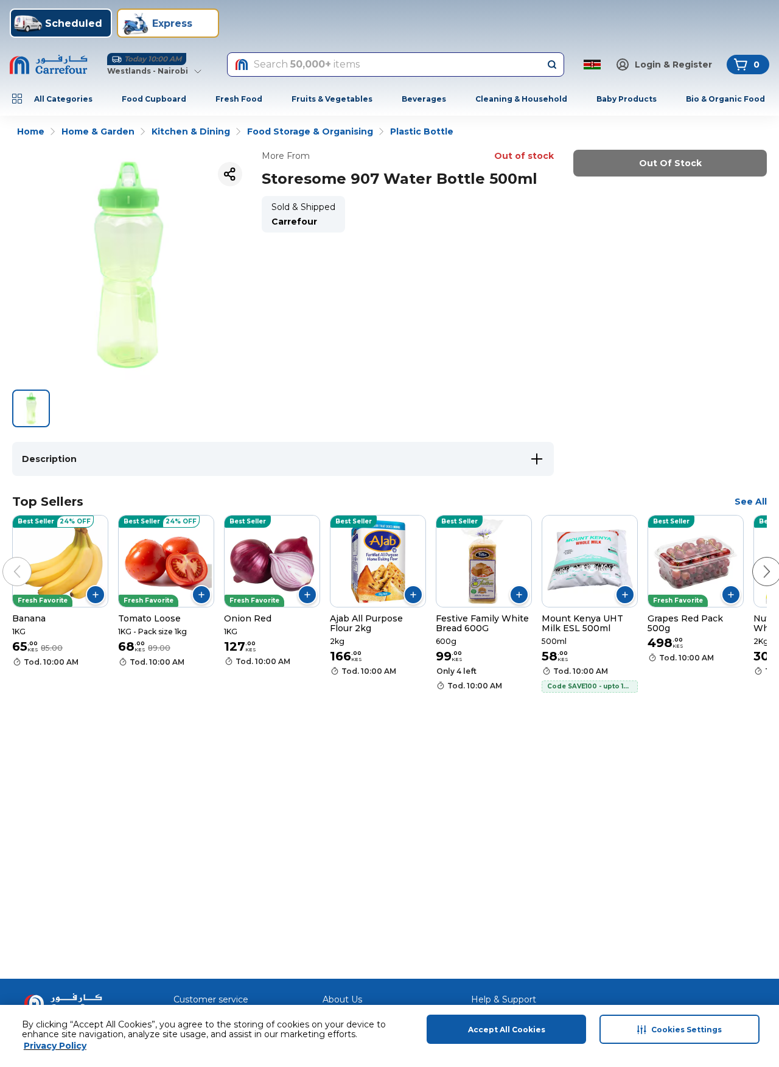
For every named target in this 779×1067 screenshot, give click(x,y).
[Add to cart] (95, 594)
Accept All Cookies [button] (506, 1029)
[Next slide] (754, 559)
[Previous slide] (4, 559)
